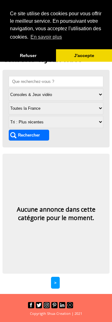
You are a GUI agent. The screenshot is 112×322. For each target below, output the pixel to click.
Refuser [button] (28, 55)
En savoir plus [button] (46, 37)
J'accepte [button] (84, 55)
